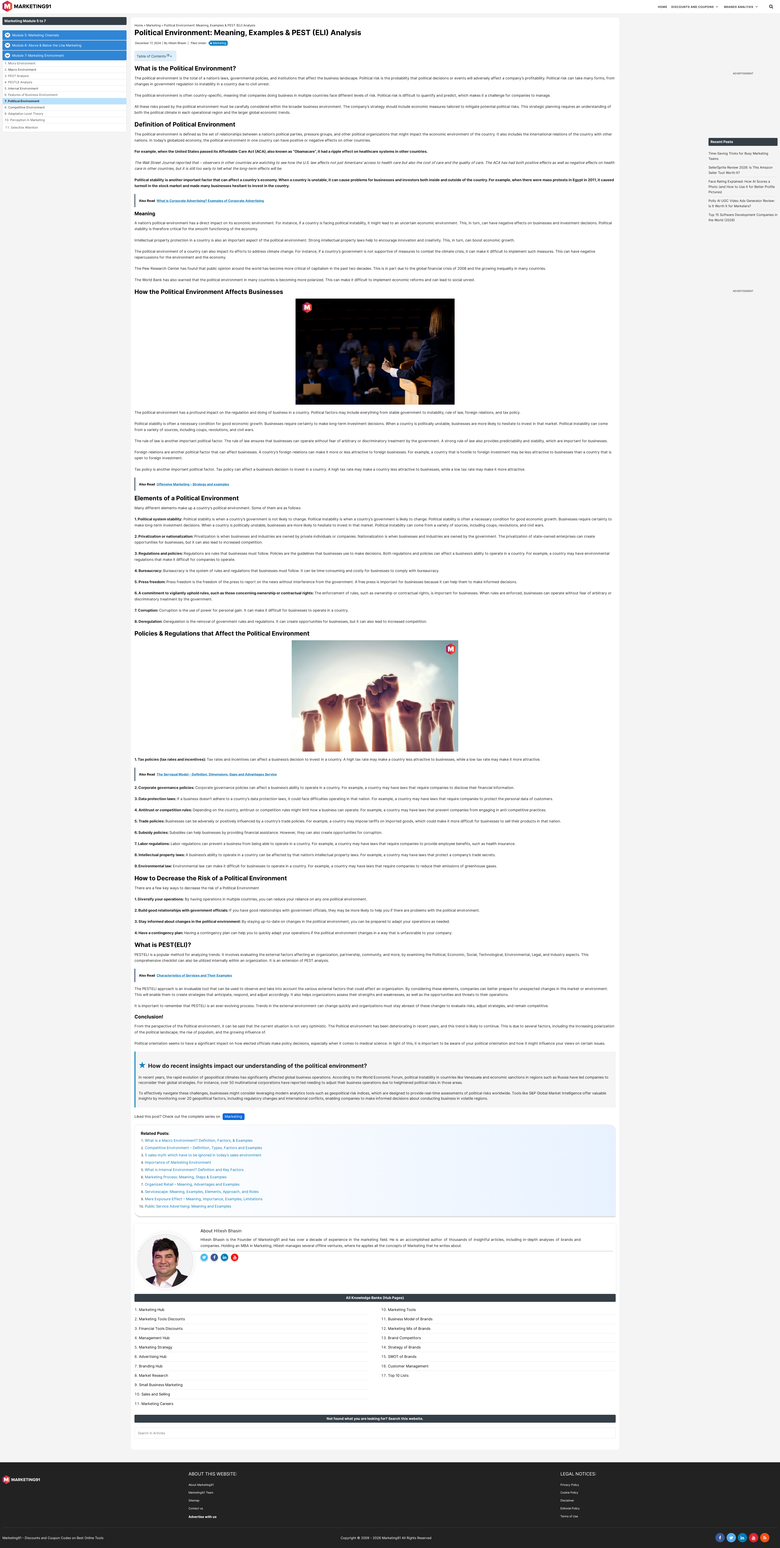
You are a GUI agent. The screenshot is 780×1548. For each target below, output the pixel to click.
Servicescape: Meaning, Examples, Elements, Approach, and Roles (202, 1191)
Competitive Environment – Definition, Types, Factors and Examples (203, 1148)
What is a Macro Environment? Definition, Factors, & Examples (198, 1140)
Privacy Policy (569, 1484)
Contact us (195, 1508)
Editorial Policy (570, 1508)
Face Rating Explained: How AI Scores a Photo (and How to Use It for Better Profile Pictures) (741, 186)
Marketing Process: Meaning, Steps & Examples (185, 1177)
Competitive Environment (26, 107)
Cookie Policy (569, 1492)
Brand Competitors (404, 1338)
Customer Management (408, 1366)
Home (138, 25)
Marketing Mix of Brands (409, 1328)
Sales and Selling (155, 1394)
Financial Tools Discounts (161, 1328)
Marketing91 (27, 6)
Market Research (153, 1375)
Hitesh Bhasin (228, 1230)
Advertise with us (202, 1517)
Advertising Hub (153, 1356)
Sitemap (193, 1500)
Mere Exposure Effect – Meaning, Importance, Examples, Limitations (203, 1199)
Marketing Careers (157, 1404)
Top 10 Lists (398, 1375)
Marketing (153, 25)
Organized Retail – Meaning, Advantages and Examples (192, 1184)
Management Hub (154, 1338)
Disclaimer (567, 1500)
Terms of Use (569, 1516)
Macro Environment (22, 69)
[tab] (64, 35)
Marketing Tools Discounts (162, 1319)
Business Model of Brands (410, 1319)
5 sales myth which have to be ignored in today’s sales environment (203, 1155)
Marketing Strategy (155, 1347)
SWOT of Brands (402, 1356)
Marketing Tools (402, 1310)
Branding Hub (150, 1366)
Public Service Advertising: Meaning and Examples (188, 1206)
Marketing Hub (151, 1310)
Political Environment (23, 101)
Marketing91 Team (200, 1492)
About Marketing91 (201, 1484)
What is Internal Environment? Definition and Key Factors (194, 1170)
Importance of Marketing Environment (178, 1162)
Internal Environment (23, 88)
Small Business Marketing (161, 1385)
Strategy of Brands (404, 1347)
